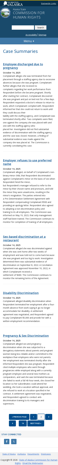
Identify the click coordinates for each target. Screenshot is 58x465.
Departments (33, 454)
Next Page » (35, 424)
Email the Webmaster (32, 463)
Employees (46, 454)
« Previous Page (19, 417)
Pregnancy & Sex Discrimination (26, 336)
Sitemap (42, 34)
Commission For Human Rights (29, 15)
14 (24, 423)
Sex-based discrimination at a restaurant (24, 238)
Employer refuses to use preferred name (27, 162)
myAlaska (21, 454)
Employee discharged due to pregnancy (23, 66)
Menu (28, 41)
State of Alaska (9, 454)
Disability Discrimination (21, 293)
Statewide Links (48, 3)
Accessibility (31, 34)
